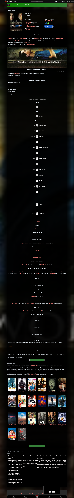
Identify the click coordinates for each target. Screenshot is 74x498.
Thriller (49, 20)
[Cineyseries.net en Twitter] (71, 1)
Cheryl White (28, 22)
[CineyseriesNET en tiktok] (73, 1)
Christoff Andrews (22, 271)
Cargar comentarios (37, 360)
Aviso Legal (39, 493)
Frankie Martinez (26, 274)
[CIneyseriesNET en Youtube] (67, 1)
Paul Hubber (51, 303)
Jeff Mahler (28, 29)
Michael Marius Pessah (37, 228)
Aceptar (53, 491)
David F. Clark (21, 273)
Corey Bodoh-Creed (33, 271)
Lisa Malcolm (24, 264)
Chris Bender (25, 310)
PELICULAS (63, 1)
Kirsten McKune (43, 264)
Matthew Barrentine (34, 289)
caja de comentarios (33, 374)
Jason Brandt (27, 42)
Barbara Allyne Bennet (30, 26)
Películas (37, 445)
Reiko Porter (37, 250)
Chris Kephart (52, 273)
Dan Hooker (33, 296)
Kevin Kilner (28, 23)
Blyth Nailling (37, 221)
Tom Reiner (36, 274)
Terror (46, 20)
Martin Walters (47, 274)
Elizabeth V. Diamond (30, 303)
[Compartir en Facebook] (46, 23)
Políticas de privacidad (32, 493)
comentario (16, 73)
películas (49, 71)
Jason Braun (14, 303)
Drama (52, 20)
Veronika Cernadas (61, 271)
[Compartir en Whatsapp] (48, 23)
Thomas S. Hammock (37, 257)
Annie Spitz (41, 289)
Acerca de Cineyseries (24, 493)
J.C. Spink (40, 310)
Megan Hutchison (24, 243)
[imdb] (10, 346)
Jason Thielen (41, 243)
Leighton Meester (29, 25)
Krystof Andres (12, 271)
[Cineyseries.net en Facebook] (69, 1)
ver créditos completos (58, 38)
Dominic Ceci (50, 271)
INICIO (56, 1)
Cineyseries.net (34, 365)
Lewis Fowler (37, 273)
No (49, 491)
